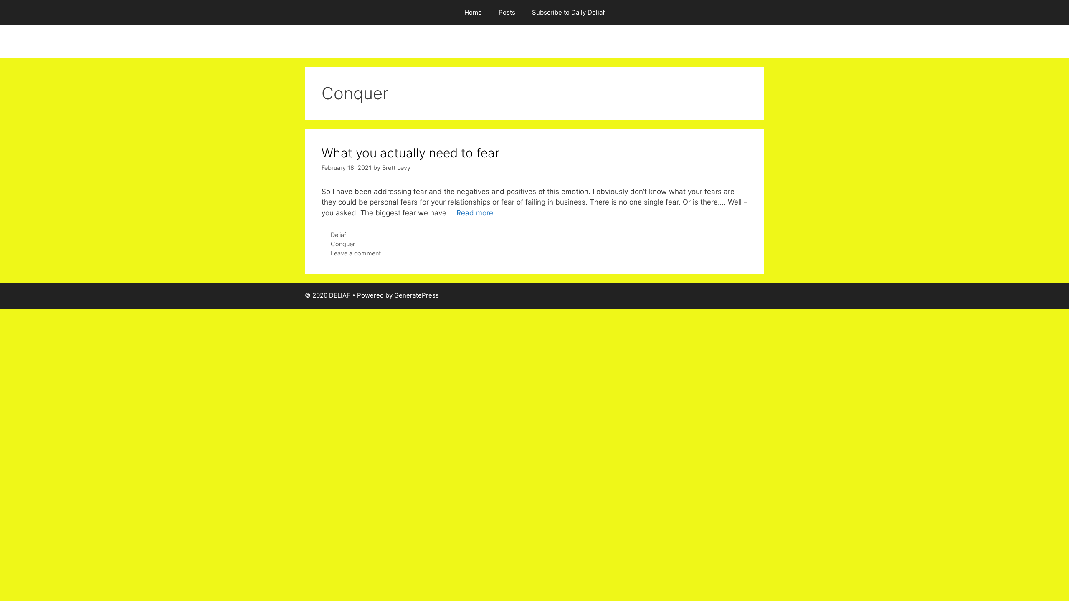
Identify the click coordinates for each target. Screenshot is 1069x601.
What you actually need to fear (410, 152)
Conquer (343, 243)
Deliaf (338, 234)
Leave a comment (356, 253)
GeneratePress (416, 295)
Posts (507, 12)
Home (473, 12)
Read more (474, 213)
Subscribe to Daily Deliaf (568, 12)
